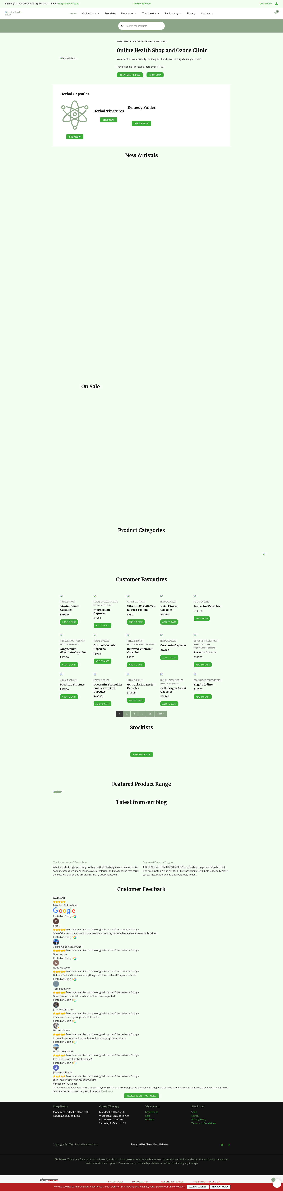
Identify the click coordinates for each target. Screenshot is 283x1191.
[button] (97, 13)
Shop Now (74, 136)
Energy (163, 680)
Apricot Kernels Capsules (104, 647)
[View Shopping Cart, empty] (275, 13)
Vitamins (150, 644)
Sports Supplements (103, 605)
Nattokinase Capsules (168, 608)
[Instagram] (222, 1145)
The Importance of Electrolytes (70, 862)
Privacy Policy (198, 1119)
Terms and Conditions (203, 1123)
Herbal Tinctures (202, 644)
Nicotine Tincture (72, 684)
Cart (147, 1115)
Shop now (58, 792)
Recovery (114, 602)
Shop (194, 1112)
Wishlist (149, 1119)
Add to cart (69, 622)
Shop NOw (155, 74)
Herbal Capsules (67, 602)
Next (159, 713)
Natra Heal (132, 602)
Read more (202, 618)
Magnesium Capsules (102, 611)
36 (150, 713)
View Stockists (141, 754)
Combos (197, 641)
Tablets (141, 602)
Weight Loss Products (204, 648)
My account (151, 1112)
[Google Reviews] (229, 1145)
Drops (197, 680)
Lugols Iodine (203, 684)
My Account (266, 3)
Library (195, 1115)
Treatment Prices (130, 74)
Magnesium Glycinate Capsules (73, 650)
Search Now (141, 123)
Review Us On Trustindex (141, 1095)
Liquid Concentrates (210, 680)
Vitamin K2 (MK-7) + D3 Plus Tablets (141, 608)
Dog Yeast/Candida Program (158, 862)
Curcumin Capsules (173, 645)
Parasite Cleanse (205, 652)
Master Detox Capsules (69, 608)
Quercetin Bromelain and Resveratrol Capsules (108, 688)
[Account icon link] (276, 3)
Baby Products (212, 558)
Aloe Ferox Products (110, 558)
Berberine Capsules (207, 606)
